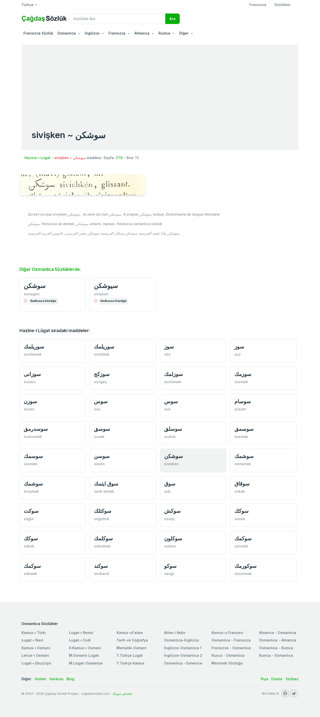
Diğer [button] (183, 33)
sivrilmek (102, 354)
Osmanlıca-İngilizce (181, 640)
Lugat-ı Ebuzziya (36, 663)
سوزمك (243, 374)
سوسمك (33, 456)
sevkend (101, 573)
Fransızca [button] (117, 33)
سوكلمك (103, 538)
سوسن (102, 456)
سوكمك (243, 538)
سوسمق (244, 429)
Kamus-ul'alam (129, 632)
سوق (170, 483)
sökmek (30, 573)
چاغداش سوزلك (122, 693)
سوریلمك (34, 346)
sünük (239, 519)
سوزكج (102, 374)
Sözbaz (292, 679)
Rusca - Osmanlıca (228, 655)
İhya (264, 679)
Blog (70, 679)
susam (240, 409)
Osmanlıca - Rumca (276, 648)
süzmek (241, 382)
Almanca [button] (142, 33)
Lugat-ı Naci (32, 640)
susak (99, 436)
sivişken (101, 294)
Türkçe (28, 5)
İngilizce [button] (92, 33)
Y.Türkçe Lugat (129, 655)
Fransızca (257, 5)
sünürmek (243, 573)
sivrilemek (33, 354)
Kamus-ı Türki (34, 632)
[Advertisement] (160, 82)
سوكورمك (245, 566)
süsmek (30, 464)
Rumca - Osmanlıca (276, 655)
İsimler (40, 679)
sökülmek (102, 546)
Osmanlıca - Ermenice (183, 663)
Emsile (276, 679)
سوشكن (35, 285)
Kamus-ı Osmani (36, 648)
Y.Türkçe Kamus (130, 663)
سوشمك (244, 456)
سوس (101, 401)
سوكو (170, 566)
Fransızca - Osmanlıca (231, 648)
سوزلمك (173, 374)
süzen (29, 409)
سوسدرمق (36, 429)
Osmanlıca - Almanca (277, 640)
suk (167, 491)
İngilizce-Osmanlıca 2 (183, 655)
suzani (30, 382)
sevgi (169, 573)
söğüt (29, 519)
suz (237, 354)
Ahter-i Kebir (175, 632)
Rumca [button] (164, 33)
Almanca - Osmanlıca (277, 632)
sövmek (241, 546)
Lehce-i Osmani (35, 655)
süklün (170, 546)
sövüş (169, 519)
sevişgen (32, 294)
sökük (29, 546)
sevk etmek (104, 491)
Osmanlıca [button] (66, 33)
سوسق (102, 429)
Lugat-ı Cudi (80, 640)
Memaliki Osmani (131, 648)
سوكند (101, 566)
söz (167, 354)
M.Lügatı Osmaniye (86, 663)
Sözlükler (282, 5)
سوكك (241, 511)
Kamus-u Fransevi (227, 632)
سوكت (31, 511)
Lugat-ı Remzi (81, 632)
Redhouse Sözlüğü (43, 301)
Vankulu (56, 679)
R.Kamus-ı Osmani (85, 648)
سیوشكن (106, 285)
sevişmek (242, 464)
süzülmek (172, 382)
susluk (170, 436)
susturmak (33, 436)
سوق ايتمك (106, 483)
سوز (169, 346)
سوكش (172, 511)
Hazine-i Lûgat (37, 158)
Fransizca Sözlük (38, 33)
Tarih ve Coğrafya (132, 640)
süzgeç (100, 382)
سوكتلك (103, 511)
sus (97, 409)
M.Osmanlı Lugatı (84, 655)
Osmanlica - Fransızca (231, 640)
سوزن (30, 401)
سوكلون (173, 538)
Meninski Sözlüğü (227, 663)
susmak (241, 436)
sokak (239, 491)
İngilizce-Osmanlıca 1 (183, 648)
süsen (99, 464)
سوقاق (242, 483)
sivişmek (31, 491)
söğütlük (101, 519)
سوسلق (173, 429)
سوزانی (32, 374)
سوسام (242, 401)
